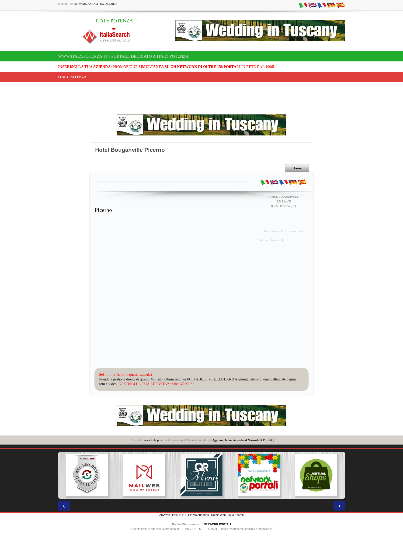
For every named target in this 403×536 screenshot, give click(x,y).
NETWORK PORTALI (217, 524)
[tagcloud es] (340, 5)
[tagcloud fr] (322, 5)
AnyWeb (164, 515)
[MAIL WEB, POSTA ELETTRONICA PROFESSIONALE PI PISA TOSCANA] (144, 475)
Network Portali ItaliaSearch (95, 3)
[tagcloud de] (331, 5)
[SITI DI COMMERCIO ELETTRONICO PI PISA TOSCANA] (316, 475)
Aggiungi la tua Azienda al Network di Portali (242, 440)
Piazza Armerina (198, 515)
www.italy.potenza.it (157, 440)
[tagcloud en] (312, 5)
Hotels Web (218, 515)
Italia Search (236, 515)
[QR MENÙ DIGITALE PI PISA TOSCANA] (201, 475)
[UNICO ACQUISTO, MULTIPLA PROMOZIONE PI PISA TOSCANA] (259, 475)
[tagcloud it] (303, 5)
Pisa (175, 515)
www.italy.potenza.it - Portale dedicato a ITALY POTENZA (123, 56)
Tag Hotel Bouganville (272, 240)
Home (297, 168)
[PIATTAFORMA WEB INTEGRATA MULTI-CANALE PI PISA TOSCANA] (87, 475)
